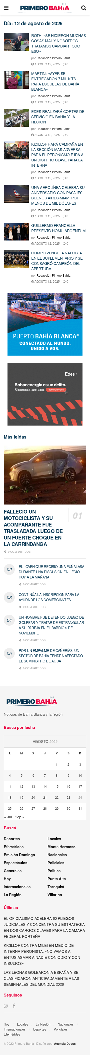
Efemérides (14, 846)
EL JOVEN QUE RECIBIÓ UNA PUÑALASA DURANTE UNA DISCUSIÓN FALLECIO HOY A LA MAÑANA (51, 571)
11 (10, 786)
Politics (54, 870)
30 (68, 808)
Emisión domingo (19, 854)
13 (33, 786)
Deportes (12, 838)
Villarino (55, 894)
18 (10, 797)
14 (45, 786)
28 (45, 808)
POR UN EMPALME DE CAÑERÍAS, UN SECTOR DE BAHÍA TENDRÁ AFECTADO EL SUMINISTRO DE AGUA (51, 655)
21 (45, 797)
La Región (13, 894)
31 (80, 808)
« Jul (8, 816)
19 (21, 797)
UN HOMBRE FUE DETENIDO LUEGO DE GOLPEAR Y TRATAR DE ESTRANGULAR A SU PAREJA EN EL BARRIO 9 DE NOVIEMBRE (51, 625)
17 (80, 786)
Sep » (19, 816)
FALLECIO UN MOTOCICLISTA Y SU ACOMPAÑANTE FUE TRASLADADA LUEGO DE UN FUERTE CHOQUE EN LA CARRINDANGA (33, 527)
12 (21, 786)
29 (56, 808)
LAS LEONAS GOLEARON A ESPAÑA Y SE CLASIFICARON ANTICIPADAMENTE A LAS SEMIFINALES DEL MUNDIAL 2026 (41, 978)
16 (68, 786)
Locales (54, 838)
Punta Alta (57, 878)
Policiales (56, 862)
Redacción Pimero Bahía (53, 58)
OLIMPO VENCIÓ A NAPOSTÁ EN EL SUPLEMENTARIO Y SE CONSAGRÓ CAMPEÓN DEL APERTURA (57, 260)
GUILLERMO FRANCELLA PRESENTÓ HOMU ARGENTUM (58, 228)
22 (56, 797)
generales (13, 870)
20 (33, 797)
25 (10, 808)
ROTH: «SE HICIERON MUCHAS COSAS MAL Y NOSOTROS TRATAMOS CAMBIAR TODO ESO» (58, 43)
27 (33, 808)
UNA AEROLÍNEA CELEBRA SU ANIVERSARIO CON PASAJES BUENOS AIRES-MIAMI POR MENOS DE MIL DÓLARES (58, 195)
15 (56, 786)
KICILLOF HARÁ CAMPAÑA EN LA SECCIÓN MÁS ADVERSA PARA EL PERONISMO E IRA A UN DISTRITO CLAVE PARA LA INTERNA (57, 154)
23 (68, 797)
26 (21, 808)
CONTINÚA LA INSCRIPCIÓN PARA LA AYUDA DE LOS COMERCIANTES (49, 597)
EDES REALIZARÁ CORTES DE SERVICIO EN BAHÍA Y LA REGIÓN (57, 116)
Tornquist (56, 886)
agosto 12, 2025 (47, 64)
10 (80, 775)
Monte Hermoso (62, 846)
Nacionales (57, 854)
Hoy (7, 878)
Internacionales (17, 886)
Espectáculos (15, 862)
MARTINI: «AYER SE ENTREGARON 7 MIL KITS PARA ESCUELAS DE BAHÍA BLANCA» (55, 81)
